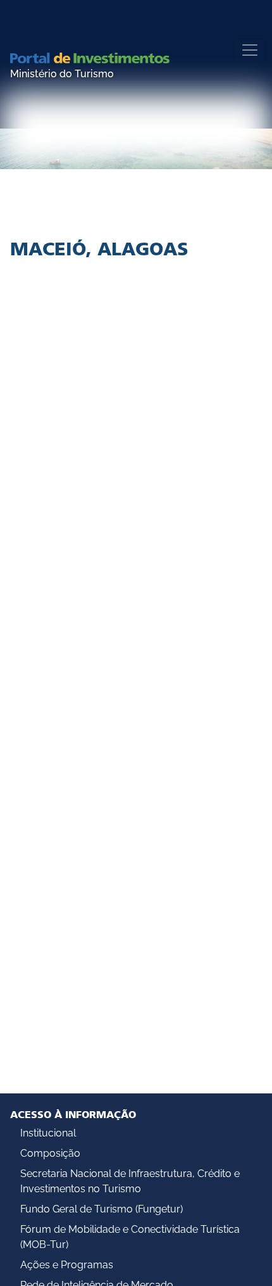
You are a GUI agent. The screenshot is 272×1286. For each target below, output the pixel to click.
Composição (50, 1153)
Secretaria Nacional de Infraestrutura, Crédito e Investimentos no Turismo (130, 1181)
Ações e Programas (66, 1265)
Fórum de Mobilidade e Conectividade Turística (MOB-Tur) (130, 1237)
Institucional (48, 1133)
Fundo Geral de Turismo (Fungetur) (101, 1209)
